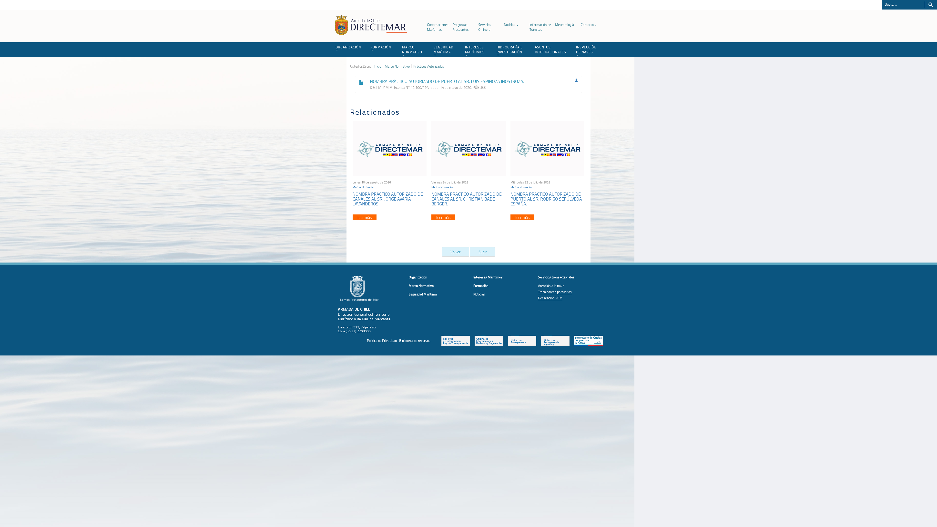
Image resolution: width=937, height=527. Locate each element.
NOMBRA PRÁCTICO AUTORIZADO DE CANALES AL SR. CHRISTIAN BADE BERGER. (466, 199)
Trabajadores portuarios (555, 291)
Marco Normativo (397, 66)
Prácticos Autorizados (428, 66)
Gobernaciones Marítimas (437, 27)
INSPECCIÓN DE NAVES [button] (586, 49)
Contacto (587, 24)
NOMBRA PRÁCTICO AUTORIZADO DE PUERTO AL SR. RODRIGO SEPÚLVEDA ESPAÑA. (546, 199)
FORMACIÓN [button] (381, 47)
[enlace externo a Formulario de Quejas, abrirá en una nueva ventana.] (588, 340)
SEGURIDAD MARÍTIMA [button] (443, 49)
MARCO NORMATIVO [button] (412, 49)
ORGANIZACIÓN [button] (348, 47)
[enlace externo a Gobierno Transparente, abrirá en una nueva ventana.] (522, 340)
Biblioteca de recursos (414, 340)
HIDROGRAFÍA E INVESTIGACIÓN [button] (510, 49)
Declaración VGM (550, 297)
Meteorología (564, 24)
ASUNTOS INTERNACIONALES (550, 49)
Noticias (510, 24)
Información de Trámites (540, 27)
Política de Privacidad (382, 340)
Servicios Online (484, 27)
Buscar (930, 5)
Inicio (377, 66)
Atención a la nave (551, 285)
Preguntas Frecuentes (461, 27)
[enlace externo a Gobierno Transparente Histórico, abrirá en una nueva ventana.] (555, 340)
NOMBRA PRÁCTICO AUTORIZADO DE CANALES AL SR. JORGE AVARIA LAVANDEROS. (388, 199)
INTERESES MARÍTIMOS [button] (475, 49)
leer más (364, 217)
